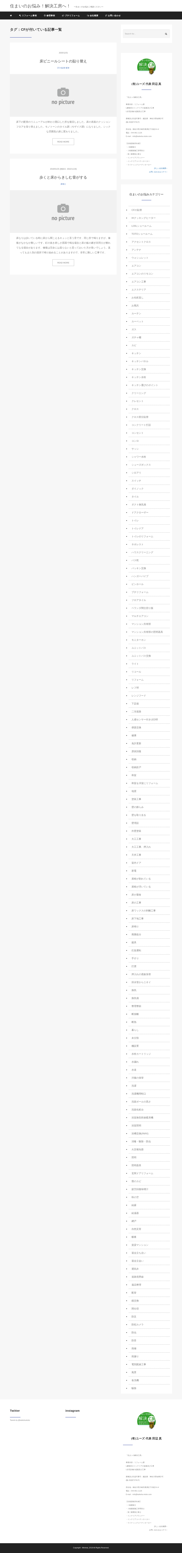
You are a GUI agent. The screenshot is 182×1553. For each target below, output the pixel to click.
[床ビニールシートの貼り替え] (63, 95)
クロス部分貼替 (140, 417)
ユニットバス (139, 648)
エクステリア (139, 289)
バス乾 (135, 560)
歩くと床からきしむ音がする (63, 177)
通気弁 (135, 1269)
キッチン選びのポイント (145, 385)
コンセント (138, 433)
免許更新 (136, 743)
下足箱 (135, 703)
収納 (134, 759)
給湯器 (135, 1213)
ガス (134, 329)
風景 (134, 1372)
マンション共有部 (141, 624)
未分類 (135, 1038)
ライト (135, 663)
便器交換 (136, 727)
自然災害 (136, 1229)
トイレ (135, 520)
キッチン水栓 (139, 377)
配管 (67, 68)
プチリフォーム (72, 15)
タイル (135, 496)
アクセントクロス (141, 242)
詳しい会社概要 (160, 168)
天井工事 (136, 855)
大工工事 (136, 839)
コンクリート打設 (141, 425)
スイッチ (136, 480)
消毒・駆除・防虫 (141, 1141)
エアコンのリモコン (142, 273)
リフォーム (138, 679)
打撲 (134, 966)
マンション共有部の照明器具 (147, 632)
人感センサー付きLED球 (145, 719)
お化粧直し (138, 297)
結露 (134, 1205)
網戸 (134, 1221)
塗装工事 (136, 799)
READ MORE (63, 142)
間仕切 (135, 1308)
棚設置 (135, 1046)
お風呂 (135, 305)
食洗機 (135, 1380)
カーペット (138, 321)
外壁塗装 (136, 831)
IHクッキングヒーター (144, 218)
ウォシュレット (140, 257)
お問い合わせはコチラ (158, 172)
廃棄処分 (136, 934)
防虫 (134, 1332)
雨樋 (134, 1348)
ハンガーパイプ (140, 576)
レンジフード (139, 695)
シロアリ (136, 472)
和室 (134, 775)
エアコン (136, 265)
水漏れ (135, 1062)
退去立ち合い (139, 1253)
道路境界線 (138, 1276)
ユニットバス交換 (141, 656)
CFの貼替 (61, 68)
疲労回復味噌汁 (140, 1189)
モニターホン (139, 640)
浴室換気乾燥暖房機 (142, 1117)
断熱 (134, 1022)
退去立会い (138, 1261)
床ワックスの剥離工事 (144, 910)
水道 (134, 1070)
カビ (134, 345)
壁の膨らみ (138, 807)
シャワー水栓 (139, 456)
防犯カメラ (138, 1324)
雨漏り (135, 1356)
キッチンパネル (140, 361)
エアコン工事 (139, 281)
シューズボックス (141, 464)
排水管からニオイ (141, 982)
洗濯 (134, 1085)
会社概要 (93, 15)
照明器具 (136, 1165)
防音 (134, 1340)
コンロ (135, 441)
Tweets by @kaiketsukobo (20, 1420)
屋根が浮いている (141, 886)
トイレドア (138, 528)
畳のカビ (136, 1181)
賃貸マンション (140, 1245)
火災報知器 (138, 1149)
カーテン (136, 313)
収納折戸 (136, 767)
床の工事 (136, 902)
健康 (134, 735)
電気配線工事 (139, 1364)
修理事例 (50, 15)
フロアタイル (139, 600)
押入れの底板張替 (141, 974)
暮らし (135, 1030)
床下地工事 (138, 918)
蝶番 (134, 1237)
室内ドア (136, 863)
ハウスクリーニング (142, 552)
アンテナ (136, 250)
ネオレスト (138, 544)
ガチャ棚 (136, 337)
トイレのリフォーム (142, 536)
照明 (134, 1157)
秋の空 (135, 1197)
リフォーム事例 (29, 15)
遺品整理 (136, 1284)
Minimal (85, 1548)
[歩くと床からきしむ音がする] (63, 211)
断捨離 (135, 1014)
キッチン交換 (139, 369)
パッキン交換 (139, 568)
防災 (134, 1316)
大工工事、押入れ (141, 847)
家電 (134, 870)
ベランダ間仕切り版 (142, 608)
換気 (134, 990)
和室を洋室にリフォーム (145, 783)
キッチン (136, 353)
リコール (136, 671)
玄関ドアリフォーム (142, 1173)
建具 (134, 942)
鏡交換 (135, 1300)
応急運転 (136, 950)
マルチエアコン (140, 616)
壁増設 (135, 823)
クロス (135, 409)
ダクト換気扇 (139, 504)
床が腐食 (136, 894)
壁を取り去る (139, 815)
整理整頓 (136, 1006)
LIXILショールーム (142, 226)
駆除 (134, 1388)
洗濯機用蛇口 (139, 1093)
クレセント (138, 401)
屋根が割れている (141, 878)
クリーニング (139, 393)
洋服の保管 (138, 1077)
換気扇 (135, 998)
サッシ (135, 449)
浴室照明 (136, 1125)
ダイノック (138, 488)
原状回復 (136, 751)
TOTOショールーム (142, 234)
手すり (135, 958)
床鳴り (63, 184)
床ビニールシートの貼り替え (63, 61)
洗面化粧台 (138, 1109)
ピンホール (138, 584)
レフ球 (135, 687)
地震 (134, 791)
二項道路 (136, 711)
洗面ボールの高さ (141, 1101)
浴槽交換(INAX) (140, 1133)
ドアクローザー (140, 512)
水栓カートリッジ (141, 1054)
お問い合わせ (114, 15)
